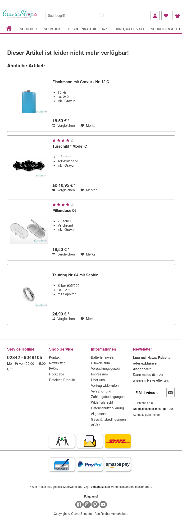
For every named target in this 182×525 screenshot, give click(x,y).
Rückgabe (56, 374)
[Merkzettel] (166, 15)
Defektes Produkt (62, 379)
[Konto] (155, 15)
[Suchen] (102, 15)
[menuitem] (76, 14)
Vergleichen (65, 125)
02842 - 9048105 (24, 357)
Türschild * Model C (69, 146)
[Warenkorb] (177, 15)
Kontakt (54, 357)
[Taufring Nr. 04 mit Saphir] (29, 294)
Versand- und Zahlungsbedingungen (108, 394)
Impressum (99, 374)
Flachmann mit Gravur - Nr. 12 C (80, 81)
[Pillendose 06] (29, 230)
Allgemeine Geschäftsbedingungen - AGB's (109, 419)
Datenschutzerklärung (107, 408)
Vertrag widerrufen (105, 385)
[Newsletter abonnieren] (170, 392)
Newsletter (57, 363)
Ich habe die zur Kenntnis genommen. (153, 408)
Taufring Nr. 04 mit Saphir (75, 275)
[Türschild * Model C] (29, 166)
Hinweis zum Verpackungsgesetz (105, 366)
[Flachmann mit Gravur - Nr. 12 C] (29, 101)
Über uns (98, 379)
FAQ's (53, 368)
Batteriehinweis (102, 357)
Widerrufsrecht (102, 402)
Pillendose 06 (64, 210)
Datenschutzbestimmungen (150, 408)
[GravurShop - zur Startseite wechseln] (20, 17)
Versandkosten (100, 486)
